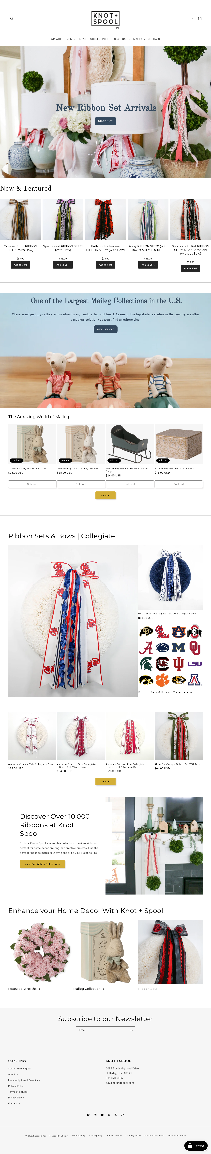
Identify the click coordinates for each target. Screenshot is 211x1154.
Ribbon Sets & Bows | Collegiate (163, 692)
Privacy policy (95, 1136)
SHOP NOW (105, 120)
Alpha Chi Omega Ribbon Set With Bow (177, 764)
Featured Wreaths (22, 989)
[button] (11, 18)
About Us (13, 1074)
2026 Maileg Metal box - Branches (174, 468)
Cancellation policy (176, 1136)
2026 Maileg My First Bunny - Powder (78, 468)
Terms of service (114, 1136)
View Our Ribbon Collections (42, 864)
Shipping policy (133, 1136)
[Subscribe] (131, 1030)
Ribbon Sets (147, 989)
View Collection (105, 329)
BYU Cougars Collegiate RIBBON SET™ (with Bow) (167, 613)
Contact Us (14, 1103)
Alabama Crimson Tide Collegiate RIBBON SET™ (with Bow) (76, 765)
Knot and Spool (40, 1136)
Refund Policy (16, 1086)
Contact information (154, 1136)
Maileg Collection (87, 989)
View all (105, 495)
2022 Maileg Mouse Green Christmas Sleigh (127, 470)
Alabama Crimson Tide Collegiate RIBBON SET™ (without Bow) (125, 765)
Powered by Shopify (59, 1136)
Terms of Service (18, 1092)
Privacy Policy (16, 1097)
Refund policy (78, 1136)
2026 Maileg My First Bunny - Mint (27, 468)
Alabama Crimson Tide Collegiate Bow (30, 764)
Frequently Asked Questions (24, 1080)
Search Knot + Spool (19, 1068)
